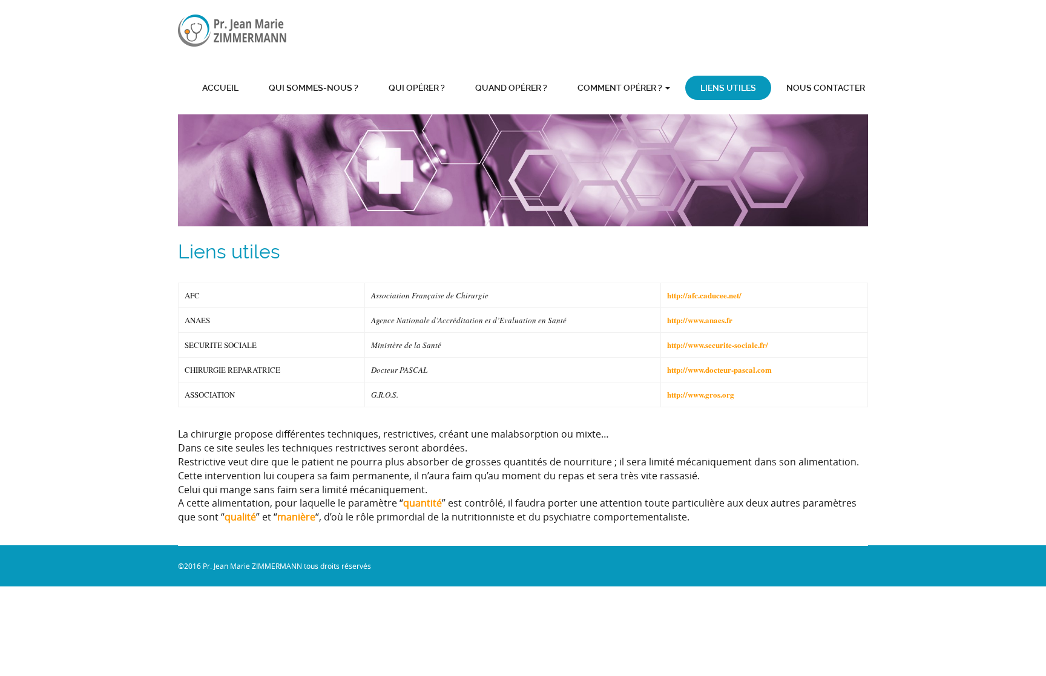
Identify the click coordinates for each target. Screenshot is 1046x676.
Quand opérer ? (511, 88)
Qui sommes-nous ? (313, 88)
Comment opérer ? (620, 88)
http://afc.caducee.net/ (704, 295)
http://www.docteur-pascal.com (719, 369)
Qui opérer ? (417, 88)
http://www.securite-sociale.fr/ (717, 344)
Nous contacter (825, 88)
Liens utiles (728, 88)
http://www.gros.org (700, 394)
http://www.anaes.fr (699, 320)
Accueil (220, 88)
